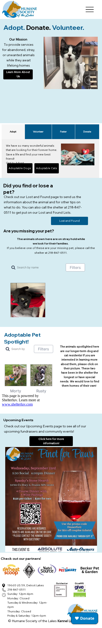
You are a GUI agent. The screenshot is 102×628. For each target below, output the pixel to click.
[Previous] (76, 80)
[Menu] (90, 9)
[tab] (13, 131)
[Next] (88, 80)
